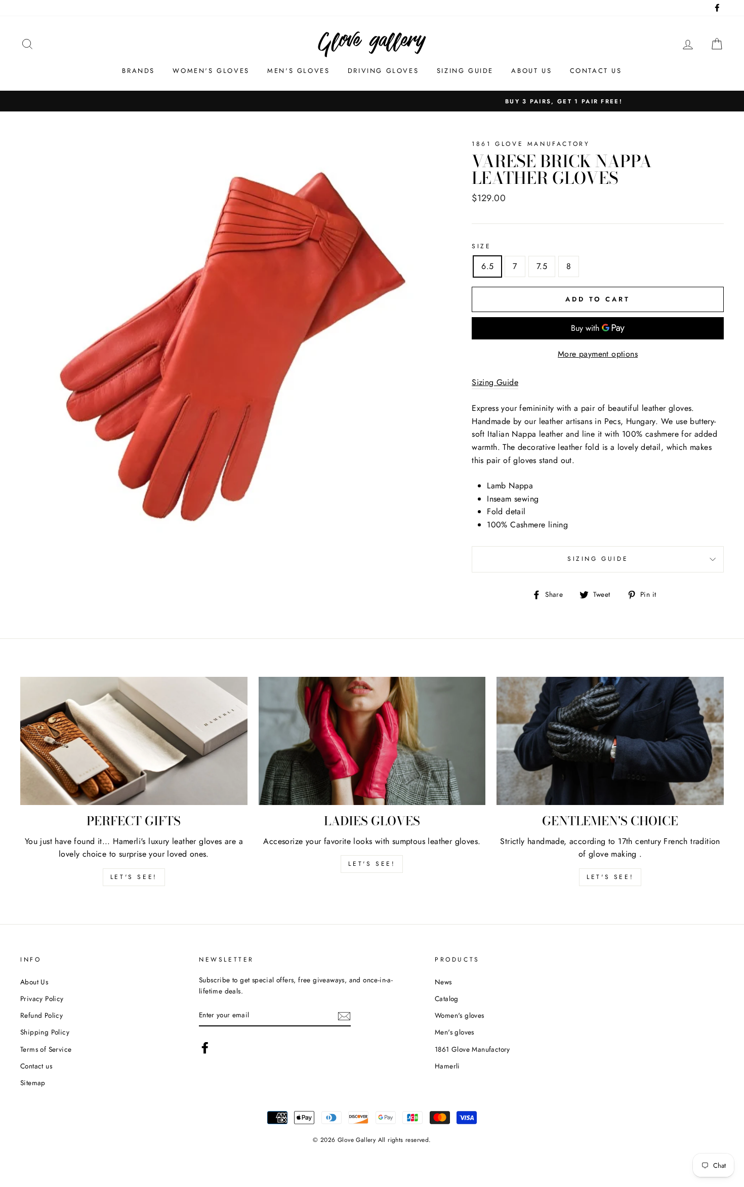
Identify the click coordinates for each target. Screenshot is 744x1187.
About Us (34, 982)
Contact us (596, 70)
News (443, 982)
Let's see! (133, 877)
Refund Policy (41, 1015)
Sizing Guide (465, 70)
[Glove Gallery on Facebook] (205, 1048)
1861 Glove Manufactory (472, 1049)
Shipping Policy (44, 1032)
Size (481, 246)
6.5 (487, 266)
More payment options (598, 354)
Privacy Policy (42, 998)
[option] (372, 101)
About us (531, 70)
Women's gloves (211, 70)
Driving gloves (383, 70)
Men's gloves (298, 70)
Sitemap (33, 1083)
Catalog (447, 998)
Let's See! (371, 863)
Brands (138, 70)
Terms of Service (45, 1049)
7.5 (541, 266)
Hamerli (447, 1066)
